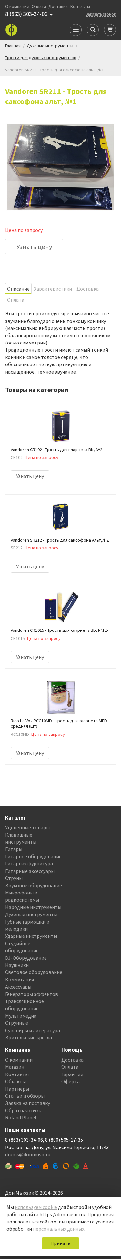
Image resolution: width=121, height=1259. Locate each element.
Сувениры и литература (32, 1030)
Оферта (70, 1081)
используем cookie (36, 1207)
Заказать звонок (101, 13)
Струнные (16, 1023)
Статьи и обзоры (25, 1096)
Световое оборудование (33, 972)
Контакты (80, 6)
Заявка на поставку (27, 1103)
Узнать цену (34, 246)
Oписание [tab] (18, 288)
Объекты (15, 1081)
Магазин (14, 1066)
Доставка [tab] (87, 288)
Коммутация (19, 979)
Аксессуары (18, 986)
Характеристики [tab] (53, 288)
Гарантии (72, 1074)
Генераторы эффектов (31, 994)
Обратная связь (23, 1110)
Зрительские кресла (28, 1037)
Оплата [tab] (15, 299)
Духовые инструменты (31, 914)
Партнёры (17, 1088)
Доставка (58, 6)
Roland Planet (21, 1117)
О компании (17, 6)
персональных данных (58, 1228)
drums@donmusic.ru (27, 1154)
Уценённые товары (27, 827)
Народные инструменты (33, 907)
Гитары (13, 849)
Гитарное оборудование (33, 856)
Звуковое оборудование (33, 885)
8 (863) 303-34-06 (26, 14)
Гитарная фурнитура (29, 863)
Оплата (39, 6)
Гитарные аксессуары (30, 871)
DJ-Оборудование (26, 958)
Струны (14, 878)
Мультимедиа (20, 1015)
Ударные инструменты (31, 936)
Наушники (17, 965)
